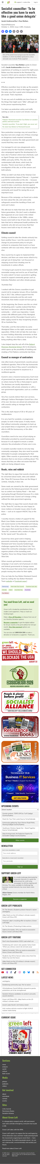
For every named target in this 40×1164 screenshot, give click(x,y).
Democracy (5, 586)
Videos (4, 1086)
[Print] (14, 31)
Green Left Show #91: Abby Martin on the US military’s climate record (17, 997)
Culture (4, 1071)
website (9, 581)
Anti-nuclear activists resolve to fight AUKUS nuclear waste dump (17, 1006)
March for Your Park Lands (11, 819)
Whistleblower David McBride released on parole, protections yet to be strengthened (19, 986)
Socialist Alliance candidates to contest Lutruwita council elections (19, 992)
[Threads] (33, 972)
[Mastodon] (2, 31)
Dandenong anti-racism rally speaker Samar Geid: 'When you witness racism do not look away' (19, 946)
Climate (4, 590)
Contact (4, 1099)
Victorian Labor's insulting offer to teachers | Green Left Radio (19, 922)
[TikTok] (15, 972)
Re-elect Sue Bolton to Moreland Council (16, 127)
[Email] (17, 31)
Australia (27, 590)
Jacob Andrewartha (9, 21)
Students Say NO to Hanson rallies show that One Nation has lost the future (19, 957)
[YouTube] (2, 972)
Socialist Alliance (8, 1113)
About (4, 1094)
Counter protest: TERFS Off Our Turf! (14, 814)
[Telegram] (24, 972)
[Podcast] (7, 972)
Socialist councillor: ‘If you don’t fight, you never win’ (19, 124)
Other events (20, 840)
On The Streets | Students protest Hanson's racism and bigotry (19, 911)
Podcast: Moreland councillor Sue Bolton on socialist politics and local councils (20, 121)
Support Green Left (11, 873)
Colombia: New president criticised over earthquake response (19, 1012)
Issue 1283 (19, 27)
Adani (10, 590)
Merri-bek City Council (17, 586)
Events (4, 1101)
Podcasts (5, 1084)
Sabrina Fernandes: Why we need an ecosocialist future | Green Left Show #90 (18, 931)
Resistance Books (8, 1111)
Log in (36, 2)
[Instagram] (20, 972)
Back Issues (6, 1074)
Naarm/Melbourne (8, 25)
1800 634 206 (20, 632)
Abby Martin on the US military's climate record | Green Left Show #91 (18, 916)
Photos (4, 1082)
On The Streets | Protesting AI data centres (16, 926)
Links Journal (6, 1109)
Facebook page (20, 581)
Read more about (11, 1148)
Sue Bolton (23, 21)
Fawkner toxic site (31, 586)
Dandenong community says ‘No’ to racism (16, 981)
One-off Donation (15, 617)
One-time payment (15, 627)
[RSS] (38, 972)
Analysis (27, 27)
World (4, 1069)
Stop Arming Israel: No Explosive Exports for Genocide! (17, 835)
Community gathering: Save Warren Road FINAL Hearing (18, 824)
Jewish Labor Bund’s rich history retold (15, 1002)
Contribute (5, 1096)
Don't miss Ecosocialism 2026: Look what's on (18, 941)
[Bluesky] (10, 31)
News (4, 1065)
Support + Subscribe (23, 2)
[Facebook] (6, 31)
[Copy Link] (21, 31)
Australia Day (19, 590)
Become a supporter (11, 623)
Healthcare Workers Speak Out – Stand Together (18, 828)
